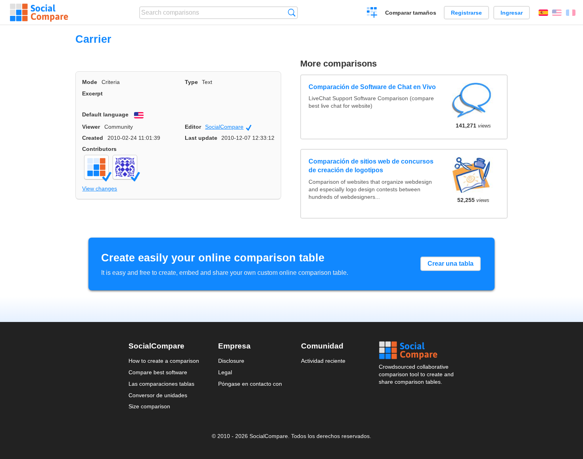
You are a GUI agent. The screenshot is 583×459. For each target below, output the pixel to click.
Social (417, 350)
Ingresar (512, 13)
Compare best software (157, 372)
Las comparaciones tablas (161, 384)
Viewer (91, 127)
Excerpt (92, 93)
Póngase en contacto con (250, 384)
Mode (89, 82)
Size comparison (149, 406)
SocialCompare (228, 127)
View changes (99, 188)
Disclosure (231, 361)
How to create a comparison (163, 361)
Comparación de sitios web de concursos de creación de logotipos (371, 165)
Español (543, 13)
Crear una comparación (372, 13)
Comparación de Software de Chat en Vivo (372, 87)
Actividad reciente (323, 361)
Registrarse (466, 13)
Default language (105, 114)
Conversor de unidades (157, 395)
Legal (225, 372)
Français (570, 13)
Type (191, 82)
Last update (201, 138)
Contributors (99, 149)
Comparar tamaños (410, 13)
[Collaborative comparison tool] (39, 12)
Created (92, 138)
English (557, 13)
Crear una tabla (451, 263)
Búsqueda (291, 12)
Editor (193, 127)
